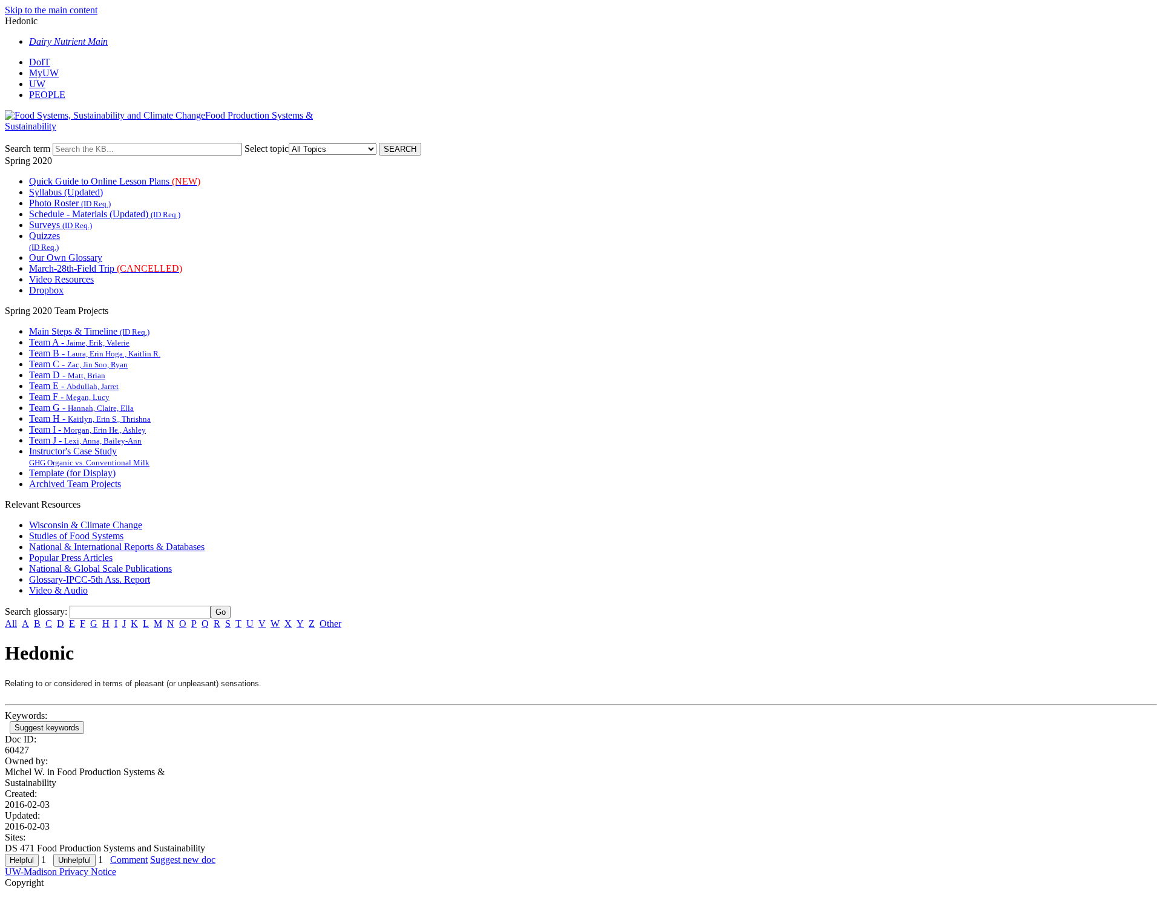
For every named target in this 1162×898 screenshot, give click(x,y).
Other (330, 623)
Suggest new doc (182, 859)
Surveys (60, 225)
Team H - (90, 418)
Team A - (79, 342)
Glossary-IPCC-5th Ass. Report (89, 579)
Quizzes (44, 241)
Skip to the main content (51, 10)
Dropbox (46, 290)
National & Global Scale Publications (100, 568)
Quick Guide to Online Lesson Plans (114, 181)
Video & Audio (58, 590)
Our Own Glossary (65, 257)
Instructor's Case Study (89, 456)
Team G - (81, 407)
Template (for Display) (72, 473)
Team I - (87, 429)
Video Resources (61, 279)
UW (37, 84)
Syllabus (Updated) (66, 192)
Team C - (78, 364)
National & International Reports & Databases (117, 547)
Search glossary (35, 611)
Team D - (67, 375)
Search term (27, 148)
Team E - (74, 386)
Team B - (94, 353)
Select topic (267, 148)
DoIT (39, 62)
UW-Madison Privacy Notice (60, 872)
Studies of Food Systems (76, 536)
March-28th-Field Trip (105, 268)
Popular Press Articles (71, 557)
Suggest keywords (47, 727)
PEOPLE (47, 95)
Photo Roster (70, 203)
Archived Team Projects (75, 484)
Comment (129, 859)
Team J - (85, 440)
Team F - (69, 397)
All (11, 623)
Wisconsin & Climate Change (85, 525)
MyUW (44, 73)
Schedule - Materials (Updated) (104, 214)
